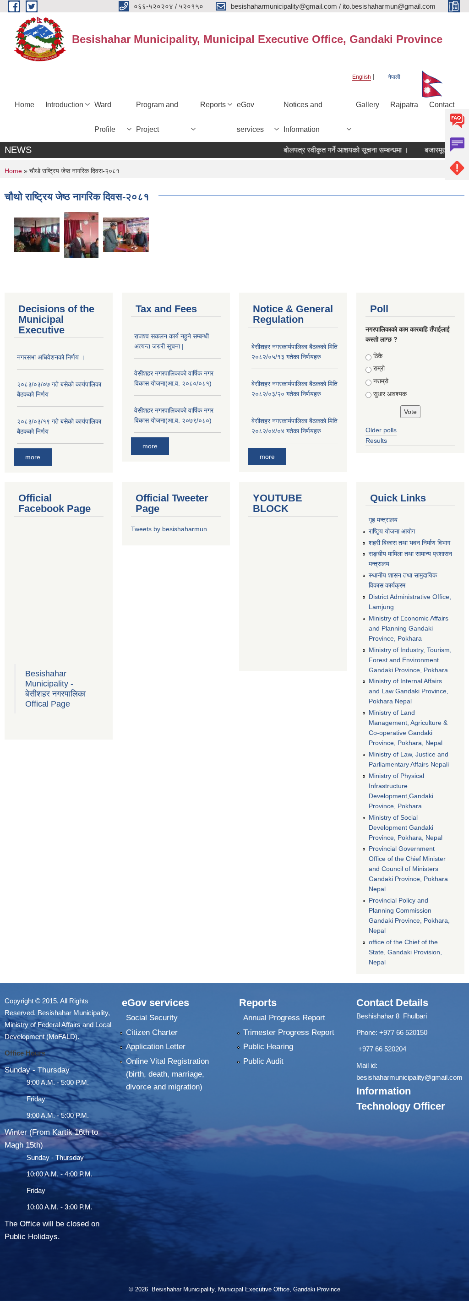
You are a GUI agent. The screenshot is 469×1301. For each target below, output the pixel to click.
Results (376, 440)
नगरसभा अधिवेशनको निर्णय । (51, 357)
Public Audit (263, 1061)
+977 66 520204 (382, 1049)
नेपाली (394, 77)
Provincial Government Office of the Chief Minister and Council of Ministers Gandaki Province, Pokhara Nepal (408, 869)
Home (24, 105)
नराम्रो (380, 381)
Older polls (381, 430)
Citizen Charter (152, 1032)
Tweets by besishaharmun (169, 529)
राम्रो (379, 368)
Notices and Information (303, 117)
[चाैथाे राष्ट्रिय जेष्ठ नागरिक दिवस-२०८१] (37, 234)
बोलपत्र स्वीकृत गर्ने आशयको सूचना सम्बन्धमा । (328, 150)
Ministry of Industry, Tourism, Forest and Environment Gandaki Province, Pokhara (410, 660)
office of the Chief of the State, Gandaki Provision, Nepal (405, 952)
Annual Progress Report (284, 1017)
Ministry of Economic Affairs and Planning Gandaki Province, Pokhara (408, 628)
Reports (213, 105)
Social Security (152, 1017)
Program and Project (157, 117)
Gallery (367, 105)
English (361, 77)
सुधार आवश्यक (390, 393)
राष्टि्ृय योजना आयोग (392, 531)
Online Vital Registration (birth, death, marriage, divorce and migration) (167, 1074)
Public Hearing (268, 1046)
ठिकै (377, 355)
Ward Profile (104, 117)
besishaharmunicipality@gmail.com (409, 1077)
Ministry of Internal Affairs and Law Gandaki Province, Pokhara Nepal (408, 691)
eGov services (250, 117)
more (32, 457)
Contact (441, 105)
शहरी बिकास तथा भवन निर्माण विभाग (409, 542)
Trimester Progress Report (288, 1032)
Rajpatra (404, 105)
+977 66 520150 (403, 1032)
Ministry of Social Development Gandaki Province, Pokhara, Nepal (405, 827)
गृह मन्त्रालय (383, 519)
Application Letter (155, 1046)
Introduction (64, 105)
